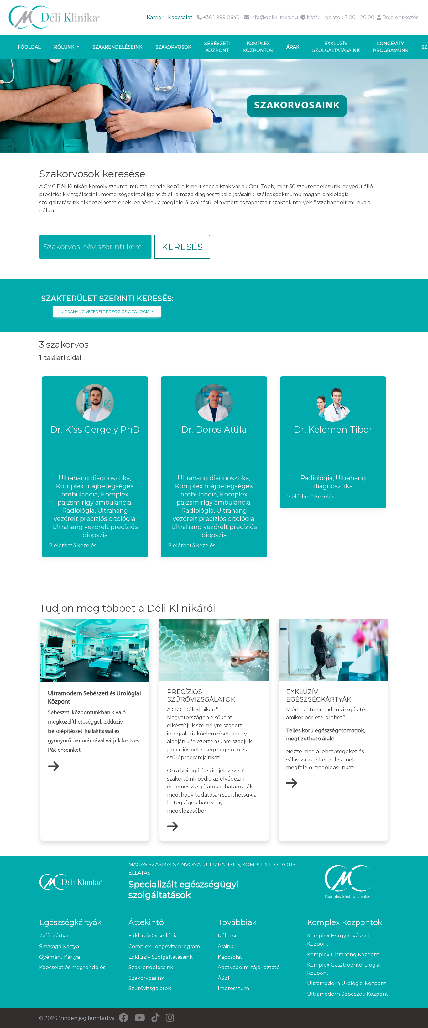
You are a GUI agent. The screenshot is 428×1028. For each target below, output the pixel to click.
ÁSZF (224, 978)
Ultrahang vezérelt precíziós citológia (105, 311)
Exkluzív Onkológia (153, 936)
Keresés (182, 246)
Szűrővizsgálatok (149, 988)
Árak (292, 47)
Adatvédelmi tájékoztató (249, 967)
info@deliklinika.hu (274, 17)
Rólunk (65, 47)
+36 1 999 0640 (221, 17)
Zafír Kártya (53, 936)
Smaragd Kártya (59, 946)
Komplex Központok (258, 47)
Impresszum (233, 988)
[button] (95, 466)
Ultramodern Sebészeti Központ (347, 994)
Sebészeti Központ (217, 47)
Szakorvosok (173, 47)
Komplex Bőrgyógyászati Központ (338, 940)
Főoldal (29, 47)
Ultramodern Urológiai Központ (346, 983)
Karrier (155, 17)
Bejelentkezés (399, 17)
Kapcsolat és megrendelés (72, 967)
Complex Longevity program (164, 946)
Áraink (225, 946)
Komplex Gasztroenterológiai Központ (343, 969)
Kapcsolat (180, 17)
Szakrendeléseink (117, 47)
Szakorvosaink (146, 978)
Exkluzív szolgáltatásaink (336, 47)
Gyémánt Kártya (59, 957)
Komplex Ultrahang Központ (343, 955)
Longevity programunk (390, 47)
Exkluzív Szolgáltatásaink (160, 957)
